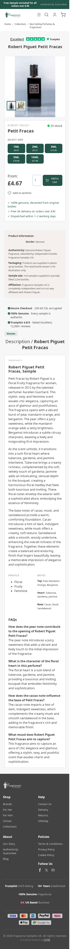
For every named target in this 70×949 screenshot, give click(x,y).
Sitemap (43, 821)
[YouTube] (53, 870)
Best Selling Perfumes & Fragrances (42, 25)
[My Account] (54, 14)
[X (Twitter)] (46, 870)
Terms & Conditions (50, 844)
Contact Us (45, 804)
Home (7, 24)
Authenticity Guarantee (54, 4)
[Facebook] (40, 870)
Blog (6, 859)
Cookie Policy (46, 855)
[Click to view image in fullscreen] (35, 86)
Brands (7, 804)
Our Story (9, 844)
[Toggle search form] (46, 14)
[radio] (16, 148)
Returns (43, 815)
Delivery (43, 809)
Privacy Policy (46, 849)
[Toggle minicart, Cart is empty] (63, 14)
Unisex (7, 821)
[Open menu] (39, 14)
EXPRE (47, 940)
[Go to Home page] (19, 14)
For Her (7, 809)
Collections (20, 24)
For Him (8, 815)
